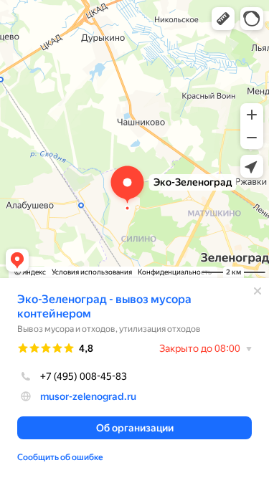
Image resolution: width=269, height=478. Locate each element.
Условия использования (92, 272)
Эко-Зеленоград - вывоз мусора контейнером (104, 306)
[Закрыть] (257, 291)
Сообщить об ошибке (60, 457)
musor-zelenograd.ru (88, 396)
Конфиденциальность (175, 272)
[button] (223, 18)
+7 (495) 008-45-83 (83, 376)
